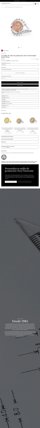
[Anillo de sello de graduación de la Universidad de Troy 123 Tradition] (7, 121)
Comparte (4, 110)
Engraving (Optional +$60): (6, 76)
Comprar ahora (20, 85)
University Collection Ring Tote (7, 152)
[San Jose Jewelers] (17, 1)
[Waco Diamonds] (23, 1)
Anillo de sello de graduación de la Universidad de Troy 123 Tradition (7, 129)
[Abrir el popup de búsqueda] (34, 3)
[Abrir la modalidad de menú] (38, 3)
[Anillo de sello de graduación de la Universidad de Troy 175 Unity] (20, 121)
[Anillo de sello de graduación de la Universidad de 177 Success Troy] (33, 121)
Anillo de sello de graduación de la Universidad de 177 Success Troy (33, 129)
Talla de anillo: (3, 67)
